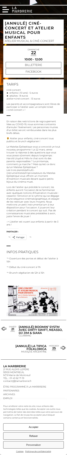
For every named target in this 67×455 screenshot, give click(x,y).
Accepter (33, 427)
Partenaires (11, 390)
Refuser (33, 436)
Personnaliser (33, 444)
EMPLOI (7, 398)
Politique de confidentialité (38, 451)
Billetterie (33, 65)
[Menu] (5, 9)
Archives (9, 394)
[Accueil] (22, 9)
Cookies (20, 451)
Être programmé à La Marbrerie (24, 386)
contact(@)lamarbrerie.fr (17, 381)
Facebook (33, 71)
